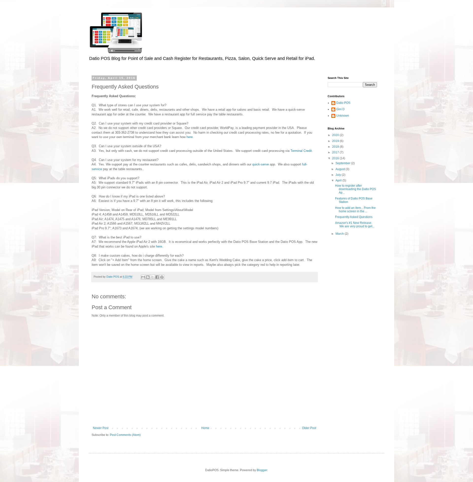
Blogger (262, 470)
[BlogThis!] (147, 277)
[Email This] (143, 277)
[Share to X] (152, 277)
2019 (336, 141)
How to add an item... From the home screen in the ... (355, 209)
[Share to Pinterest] (161, 277)
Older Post (309, 428)
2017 (336, 152)
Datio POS (343, 103)
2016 (336, 158)
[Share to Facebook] (157, 277)
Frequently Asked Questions (353, 217)
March (340, 233)
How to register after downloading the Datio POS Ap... (355, 189)
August (341, 169)
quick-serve (260, 164)
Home (205, 428)
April (339, 180)
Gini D (340, 109)
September (343, 163)
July (339, 175)
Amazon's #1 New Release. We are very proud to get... (354, 224)
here (189, 137)
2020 (336, 135)
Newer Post (100, 428)
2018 (336, 146)
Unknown (342, 115)
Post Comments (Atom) (125, 435)
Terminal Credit (301, 151)
